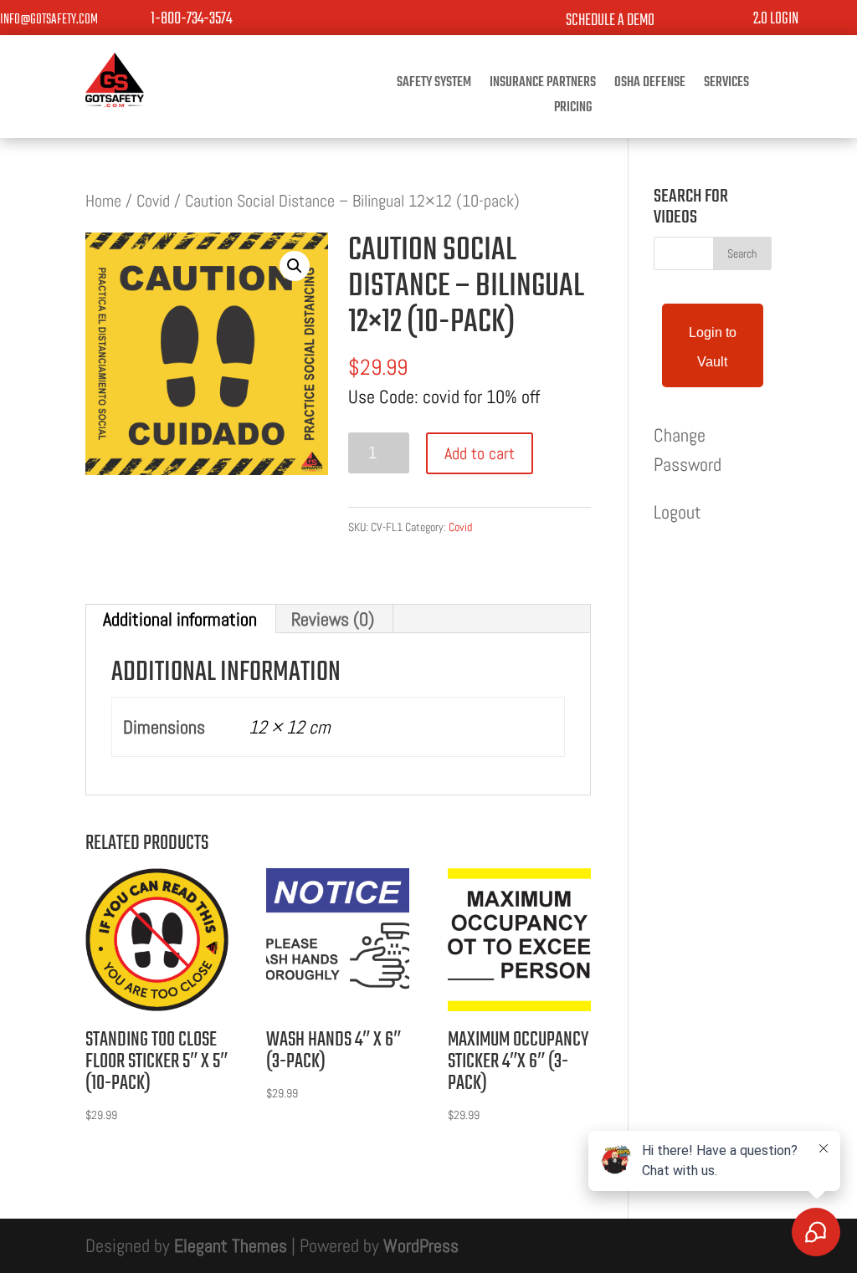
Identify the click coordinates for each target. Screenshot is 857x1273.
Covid (153, 201)
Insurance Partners (543, 85)
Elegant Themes (230, 1245)
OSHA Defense (649, 85)
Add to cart (479, 453)
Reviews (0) (332, 619)
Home (103, 201)
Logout (677, 512)
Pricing (573, 110)
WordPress (421, 1245)
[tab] (180, 619)
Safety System (434, 85)
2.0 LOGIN (775, 19)
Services (726, 85)
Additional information (180, 619)
